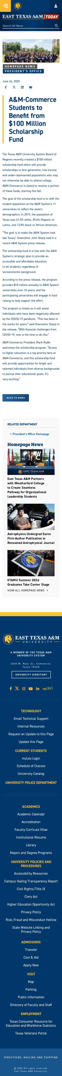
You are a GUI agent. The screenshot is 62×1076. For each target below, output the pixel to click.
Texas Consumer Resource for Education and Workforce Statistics (31, 1023)
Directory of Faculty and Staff (31, 1005)
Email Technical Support (31, 719)
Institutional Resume (31, 837)
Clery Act (31, 897)
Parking (31, 989)
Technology (31, 711)
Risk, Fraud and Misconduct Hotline (31, 920)
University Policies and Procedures (31, 864)
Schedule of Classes (31, 766)
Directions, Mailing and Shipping (31, 1057)
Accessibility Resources (31, 873)
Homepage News (20, 66)
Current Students (31, 751)
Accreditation (31, 822)
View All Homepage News (26, 590)
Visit (31, 974)
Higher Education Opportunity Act (31, 904)
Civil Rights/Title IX (31, 889)
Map (31, 982)
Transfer (31, 950)
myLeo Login (31, 758)
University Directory (31, 674)
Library (31, 845)
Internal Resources (31, 726)
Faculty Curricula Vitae (31, 830)
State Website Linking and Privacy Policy (31, 929)
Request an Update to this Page (31, 734)
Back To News (16, 397)
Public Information (31, 997)
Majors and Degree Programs (31, 853)
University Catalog (31, 774)
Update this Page (31, 742)
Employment (31, 1014)
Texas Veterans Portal (31, 1033)
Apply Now (31, 965)
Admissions (31, 942)
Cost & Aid (31, 957)
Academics (31, 806)
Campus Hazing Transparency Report (31, 881)
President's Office (23, 71)
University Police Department (31, 782)
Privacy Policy (31, 912)
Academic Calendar (31, 814)
